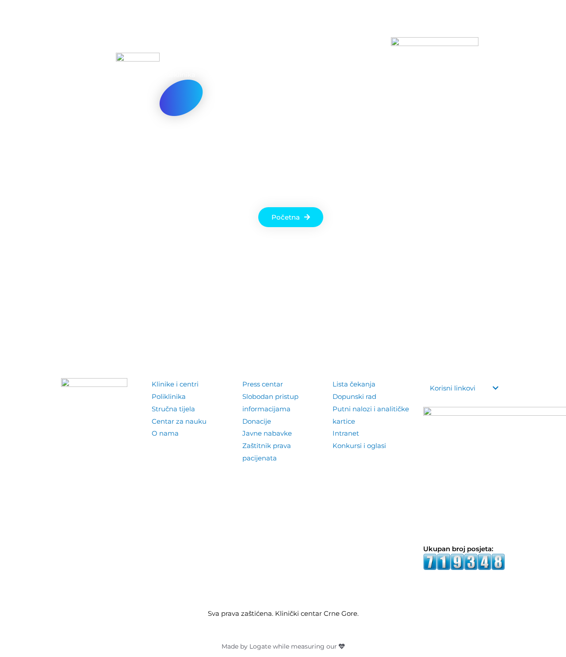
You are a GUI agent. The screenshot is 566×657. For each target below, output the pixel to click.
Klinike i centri (175, 384)
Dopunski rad (354, 396)
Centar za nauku (179, 421)
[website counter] (464, 561)
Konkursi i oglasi (359, 445)
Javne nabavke (267, 433)
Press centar (262, 384)
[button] (498, 74)
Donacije (256, 421)
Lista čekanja (354, 384)
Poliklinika (169, 396)
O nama (165, 433)
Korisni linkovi (452, 388)
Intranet (346, 433)
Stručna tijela (173, 409)
